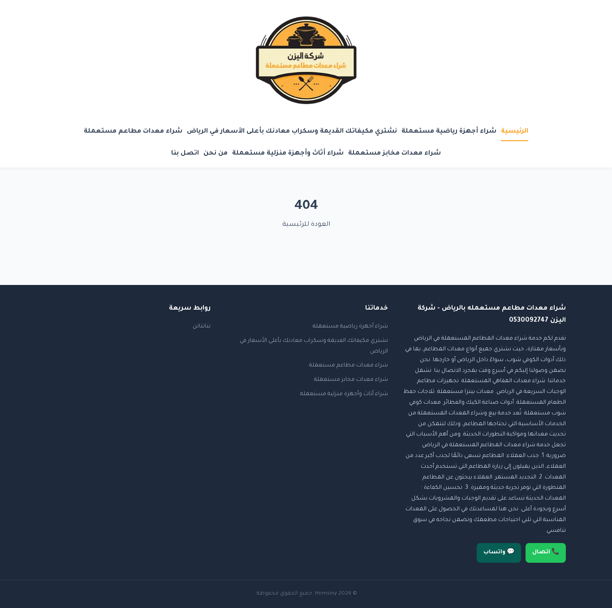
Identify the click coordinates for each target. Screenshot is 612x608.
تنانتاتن (202, 326)
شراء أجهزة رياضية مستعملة (448, 131)
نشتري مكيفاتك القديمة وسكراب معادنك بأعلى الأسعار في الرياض (292, 131)
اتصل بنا (185, 153)
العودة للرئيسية (306, 225)
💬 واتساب (498, 552)
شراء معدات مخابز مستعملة (394, 153)
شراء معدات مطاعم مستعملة (133, 131)
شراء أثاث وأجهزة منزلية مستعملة (288, 153)
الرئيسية (514, 131)
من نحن (215, 153)
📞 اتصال (545, 552)
